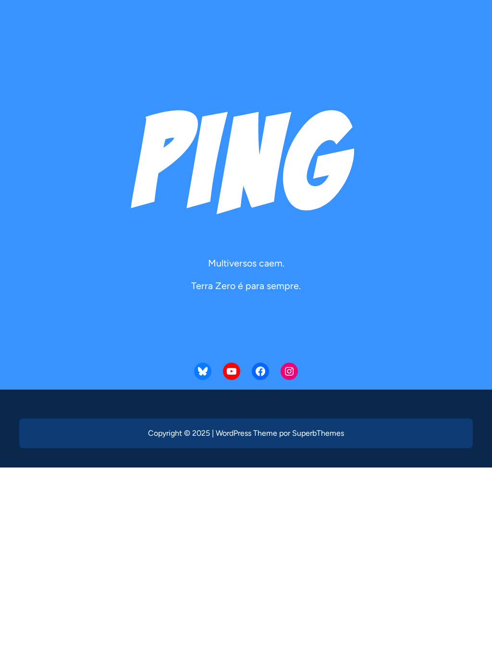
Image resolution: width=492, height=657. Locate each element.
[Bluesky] (202, 371)
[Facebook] (260, 371)
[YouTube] (231, 371)
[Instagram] (289, 371)
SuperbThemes (318, 433)
